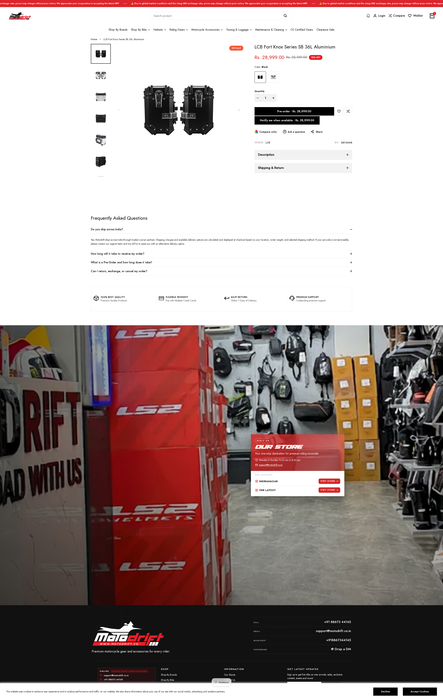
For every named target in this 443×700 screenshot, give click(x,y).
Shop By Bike (167, 680)
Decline (385, 691)
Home (94, 39)
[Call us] (439, 346)
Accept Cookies (420, 691)
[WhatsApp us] (439, 353)
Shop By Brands (169, 674)
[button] (339, 111)
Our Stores (229, 674)
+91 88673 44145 (111, 679)
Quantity (259, 91)
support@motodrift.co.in (271, 465)
